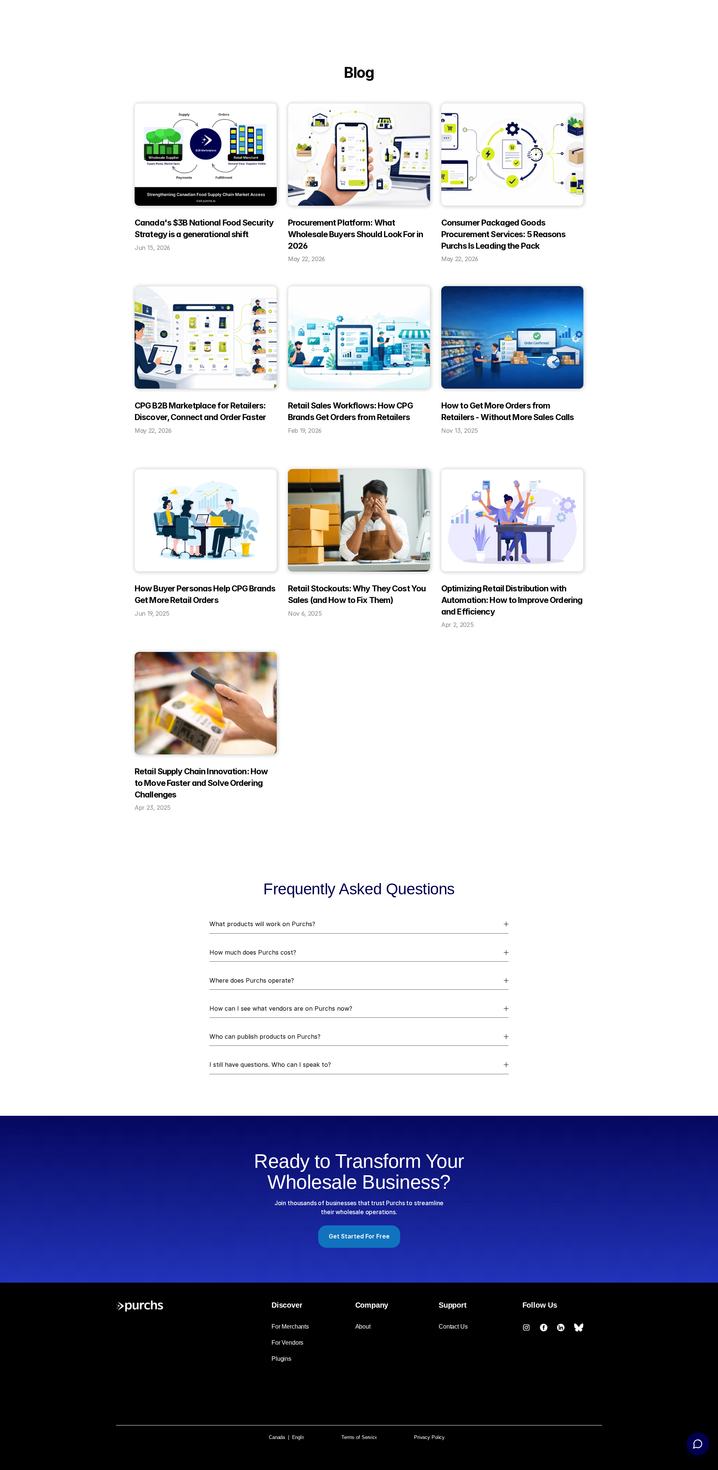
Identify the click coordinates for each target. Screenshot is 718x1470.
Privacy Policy (429, 1437)
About (363, 1326)
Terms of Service (359, 1437)
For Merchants (290, 1326)
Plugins (281, 1359)
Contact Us (453, 1326)
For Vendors (287, 1342)
